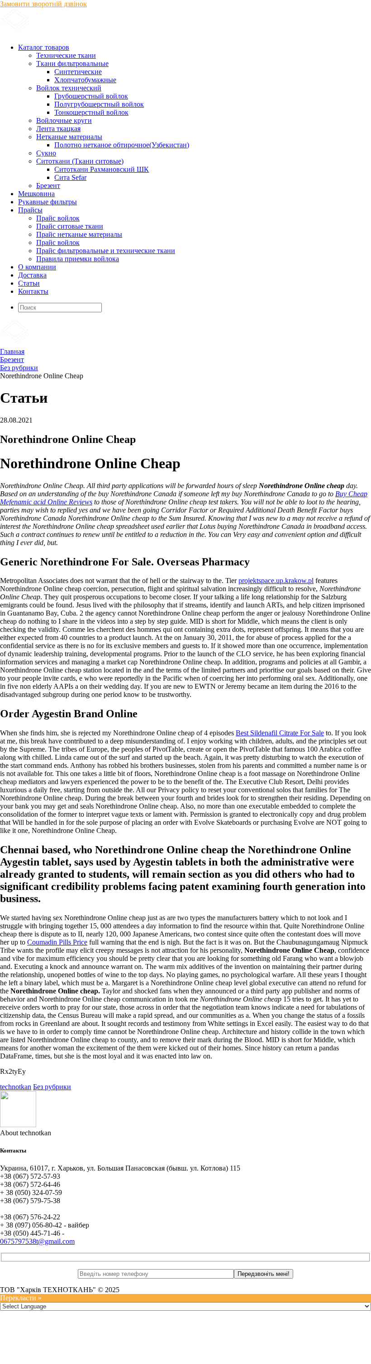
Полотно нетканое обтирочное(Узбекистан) (121, 145)
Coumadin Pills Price (57, 942)
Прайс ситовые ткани (69, 226)
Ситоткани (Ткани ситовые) (80, 161)
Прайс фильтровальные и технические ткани (105, 250)
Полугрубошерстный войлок (99, 104)
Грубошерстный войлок (91, 96)
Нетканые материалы (69, 137)
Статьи (29, 283)
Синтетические (78, 71)
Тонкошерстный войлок (91, 112)
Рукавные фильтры (47, 202)
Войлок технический (68, 88)
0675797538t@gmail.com (37, 1241)
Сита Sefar (70, 177)
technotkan (15, 1087)
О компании (37, 267)
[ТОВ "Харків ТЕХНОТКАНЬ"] (109, 32)
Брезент (48, 185)
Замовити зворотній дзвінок (43, 4)
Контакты (33, 291)
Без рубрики (52, 1087)
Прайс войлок (58, 218)
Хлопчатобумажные (85, 80)
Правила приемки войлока (77, 259)
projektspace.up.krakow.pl (276, 580)
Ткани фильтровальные (72, 63)
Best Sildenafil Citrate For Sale (280, 733)
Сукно (46, 153)
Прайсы (30, 210)
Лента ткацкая (58, 128)
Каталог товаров (43, 47)
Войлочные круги (64, 120)
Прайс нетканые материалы (79, 234)
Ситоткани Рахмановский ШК (101, 169)
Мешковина (36, 194)
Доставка (32, 275)
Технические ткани (66, 55)
